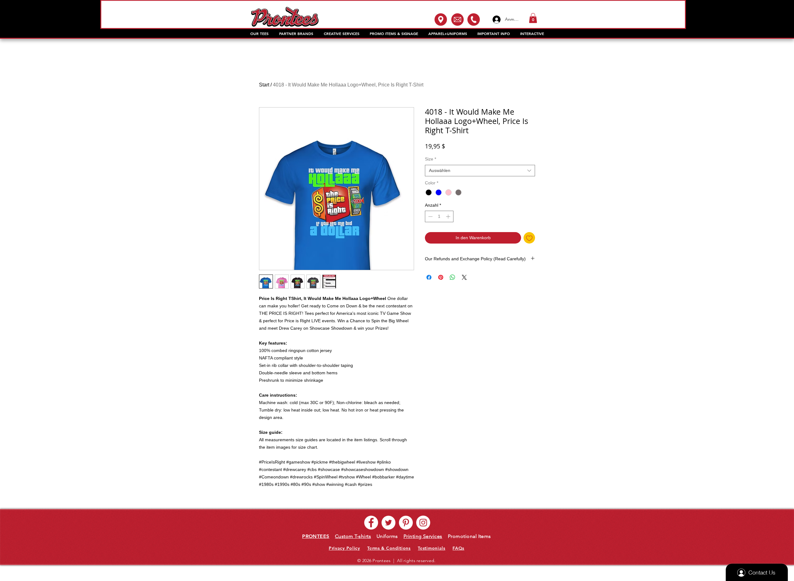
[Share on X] (464, 277)
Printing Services (423, 536)
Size (430, 158)
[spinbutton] (439, 216)
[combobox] (480, 171)
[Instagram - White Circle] (423, 523)
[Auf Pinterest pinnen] (440, 277)
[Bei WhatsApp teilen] (452, 277)
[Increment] (449, 216)
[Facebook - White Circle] (371, 523)
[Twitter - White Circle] (388, 523)
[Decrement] (430, 216)
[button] (533, 18)
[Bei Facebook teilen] (429, 277)
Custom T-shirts (353, 536)
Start (264, 84)
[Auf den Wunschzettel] (529, 238)
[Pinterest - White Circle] (406, 523)
